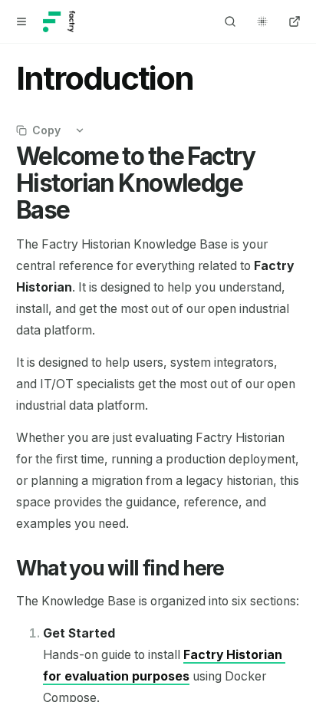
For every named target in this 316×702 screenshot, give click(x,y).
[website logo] (59, 21)
